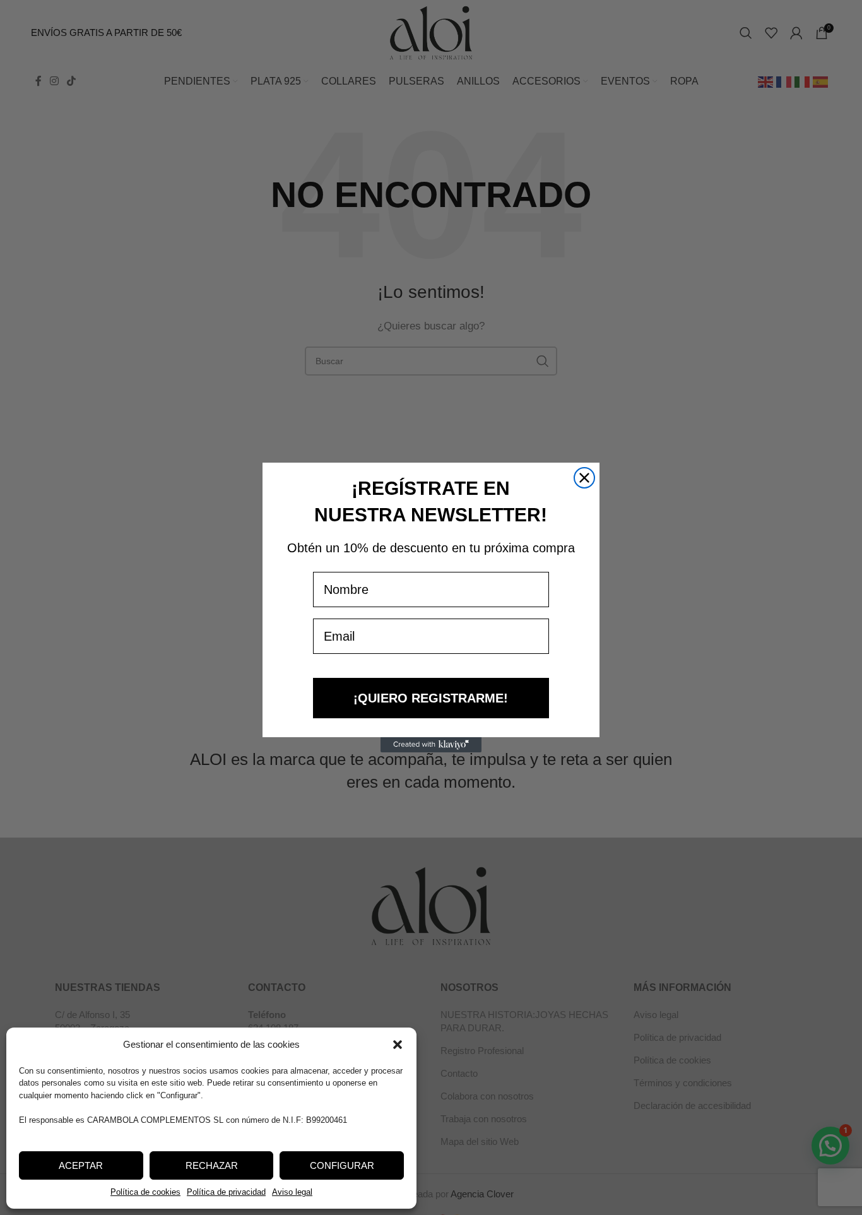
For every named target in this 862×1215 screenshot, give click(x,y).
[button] (397, 1044)
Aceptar (81, 1165)
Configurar (342, 1165)
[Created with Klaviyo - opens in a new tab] (431, 744)
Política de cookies (145, 1192)
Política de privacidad (226, 1192)
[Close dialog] (584, 478)
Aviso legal (292, 1192)
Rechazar (212, 1165)
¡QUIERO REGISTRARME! (430, 698)
